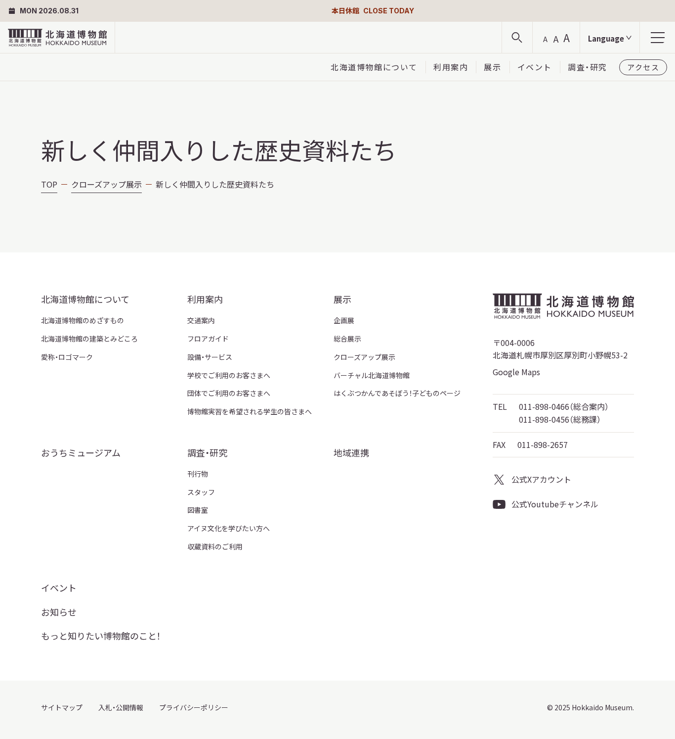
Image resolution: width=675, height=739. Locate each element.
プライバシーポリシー (193, 707)
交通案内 (201, 320)
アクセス (643, 67)
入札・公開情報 (120, 707)
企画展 (344, 320)
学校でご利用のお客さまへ (228, 375)
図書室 (197, 510)
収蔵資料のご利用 (215, 546)
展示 (492, 67)
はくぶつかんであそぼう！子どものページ (397, 393)
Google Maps (516, 372)
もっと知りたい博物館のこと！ (101, 635)
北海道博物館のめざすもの (82, 320)
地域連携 (351, 452)
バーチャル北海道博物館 (372, 375)
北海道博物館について (374, 67)
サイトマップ (62, 707)
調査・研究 (587, 67)
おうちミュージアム (81, 452)
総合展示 (347, 339)
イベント (534, 67)
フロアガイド (208, 339)
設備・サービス (209, 357)
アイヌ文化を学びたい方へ (228, 528)
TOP (49, 184)
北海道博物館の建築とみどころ (89, 339)
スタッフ (201, 492)
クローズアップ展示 (106, 184)
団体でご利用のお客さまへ (228, 393)
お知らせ (59, 611)
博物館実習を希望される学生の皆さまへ (249, 411)
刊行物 (197, 474)
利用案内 (450, 67)
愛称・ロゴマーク (67, 357)
